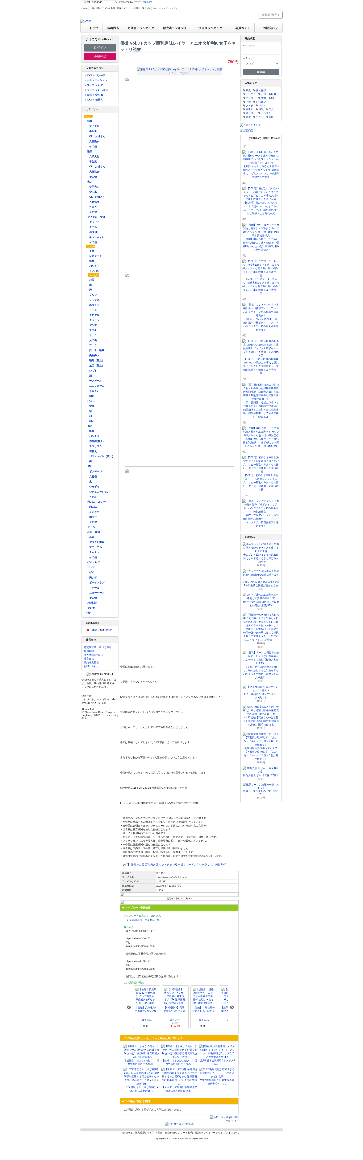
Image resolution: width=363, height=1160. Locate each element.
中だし (260, 116)
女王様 (93, 476)
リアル (262, 105)
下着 (91, 250)
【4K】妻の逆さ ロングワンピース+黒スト (261, 696)
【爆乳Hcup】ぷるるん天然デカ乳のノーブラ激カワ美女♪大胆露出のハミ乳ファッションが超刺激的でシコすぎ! (261, 172)
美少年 (93, 577)
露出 (271, 116)
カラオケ (266, 113)
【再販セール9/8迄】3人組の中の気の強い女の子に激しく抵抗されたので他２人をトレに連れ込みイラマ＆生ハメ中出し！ (261, 634)
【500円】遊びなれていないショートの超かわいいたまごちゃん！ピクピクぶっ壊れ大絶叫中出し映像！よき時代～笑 (261, 208)
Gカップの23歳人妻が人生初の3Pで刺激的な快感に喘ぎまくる (261, 583)
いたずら (94, 486)
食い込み (175, 864)
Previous (129, 1007)
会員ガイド (242, 28)
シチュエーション (97, 80)
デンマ (93, 325)
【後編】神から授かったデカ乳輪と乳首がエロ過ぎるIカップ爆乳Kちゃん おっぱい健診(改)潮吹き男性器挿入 (261, 244)
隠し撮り (251, 113)
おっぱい (94, 275)
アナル (93, 496)
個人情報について (94, 654)
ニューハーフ (96, 592)
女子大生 (94, 126)
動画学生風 (95, 94)
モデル (93, 227)
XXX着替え (95, 99)
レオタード (95, 255)
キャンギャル (96, 237)
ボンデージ (95, 471)
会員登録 (100, 56)
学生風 (93, 131)
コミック (94, 511)
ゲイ (91, 572)
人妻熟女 (94, 141)
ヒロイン (94, 390)
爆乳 (261, 109)
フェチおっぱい (97, 90)
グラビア (94, 222)
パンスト (94, 266)
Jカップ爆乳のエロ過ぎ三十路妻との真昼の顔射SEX (261, 603)
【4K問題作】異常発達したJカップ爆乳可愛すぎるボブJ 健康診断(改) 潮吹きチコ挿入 (175, 1009)
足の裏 (93, 340)
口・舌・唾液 (96, 350)
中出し (249, 109)
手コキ (93, 330)
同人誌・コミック (97, 501)
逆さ (183, 864)
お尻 (91, 279)
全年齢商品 (269, 15)
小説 (91, 537)
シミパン (94, 271)
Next (232, 1007)
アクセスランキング (209, 28)
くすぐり (94, 315)
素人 (89, 181)
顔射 (248, 116)
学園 (91, 405)
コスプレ (92, 370)
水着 (91, 261)
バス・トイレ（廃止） (101, 456)
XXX (89, 426)
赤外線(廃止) (96, 441)
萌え (91, 395)
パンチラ (94, 436)
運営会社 (89, 658)
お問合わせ (270, 28)
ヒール (93, 310)
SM (89, 466)
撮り (91, 431)
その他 (93, 146)
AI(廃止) (92, 602)
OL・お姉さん (97, 136)
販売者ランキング (175, 28)
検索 (262, 72)
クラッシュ (95, 320)
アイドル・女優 (96, 217)
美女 (152, 864)
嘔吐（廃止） (96, 360)
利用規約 (89, 651)
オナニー (94, 335)
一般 (88, 612)
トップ (93, 28)
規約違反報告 (91, 662)
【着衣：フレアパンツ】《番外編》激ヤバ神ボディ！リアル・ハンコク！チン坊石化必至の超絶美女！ (261, 520)
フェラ (93, 345)
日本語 (93, 630)
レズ (91, 567)
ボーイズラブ (96, 582)
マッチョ (94, 587)
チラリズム (95, 446)
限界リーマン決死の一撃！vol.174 (261, 793)
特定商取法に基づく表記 (98, 647)
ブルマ (93, 294)
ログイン (100, 47)
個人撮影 (261, 90)
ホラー (93, 516)
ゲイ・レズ (93, 562)
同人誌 (93, 506)
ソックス (94, 299)
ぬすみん (147, 1019)
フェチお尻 (95, 85)
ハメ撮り (251, 98)
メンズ (89, 116)
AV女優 (93, 232)
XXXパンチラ (96, 75)
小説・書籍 (93, 532)
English (108, 630)
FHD (223, 864)
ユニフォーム (96, 385)
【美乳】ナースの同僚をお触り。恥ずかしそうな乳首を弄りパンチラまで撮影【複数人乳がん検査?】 (261, 672)
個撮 (133, 864)
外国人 (93, 206)
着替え (93, 451)
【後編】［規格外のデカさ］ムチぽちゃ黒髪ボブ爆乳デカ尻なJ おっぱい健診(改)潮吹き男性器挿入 (203, 1009)
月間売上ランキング (141, 28)
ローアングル (193, 864)
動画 (89, 151)
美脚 (217, 864)
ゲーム (91, 527)
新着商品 (113, 28)
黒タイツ (94, 304)
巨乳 (147, 864)
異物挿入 (94, 355)
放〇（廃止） (96, 365)
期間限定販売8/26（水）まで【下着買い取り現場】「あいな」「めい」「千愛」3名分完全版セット (261, 753)
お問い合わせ (91, 666)
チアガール (95, 380)
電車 (263, 98)
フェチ (91, 246)
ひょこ (91, 400)
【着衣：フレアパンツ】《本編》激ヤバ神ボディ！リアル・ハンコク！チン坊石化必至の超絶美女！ (261, 324)
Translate (146, 2)
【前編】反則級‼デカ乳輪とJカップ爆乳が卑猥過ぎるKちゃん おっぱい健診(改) (146, 1009)
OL (273, 98)
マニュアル (95, 547)
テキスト (94, 552)
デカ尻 (140, 864)
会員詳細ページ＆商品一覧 (144, 920)
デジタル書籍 (96, 542)
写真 (89, 121)
